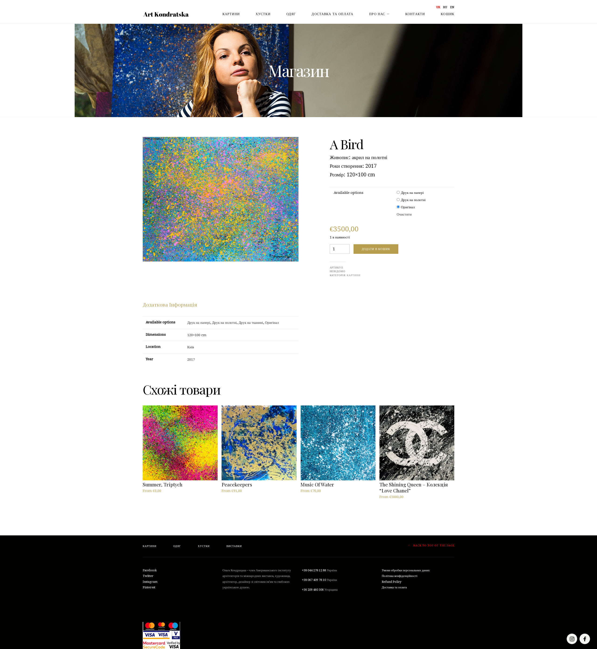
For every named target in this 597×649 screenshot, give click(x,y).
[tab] (170, 304)
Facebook (150, 570)
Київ (190, 347)
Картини (231, 14)
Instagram (150, 581)
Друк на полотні (413, 200)
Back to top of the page (433, 545)
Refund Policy (391, 581)
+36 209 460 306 (313, 589)
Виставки (234, 546)
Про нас (377, 14)
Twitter (148, 576)
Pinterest (149, 587)
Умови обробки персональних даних (406, 570)
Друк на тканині (251, 323)
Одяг (291, 14)
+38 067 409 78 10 (314, 580)
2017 (191, 359)
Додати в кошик (376, 249)
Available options (348, 193)
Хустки (263, 14)
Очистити (404, 214)
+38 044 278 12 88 (314, 570)
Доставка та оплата (332, 14)
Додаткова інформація (170, 304)
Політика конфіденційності (399, 576)
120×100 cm (196, 335)
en (452, 7)
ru (445, 7)
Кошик (447, 14)
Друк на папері (412, 193)
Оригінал (408, 207)
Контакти (415, 14)
